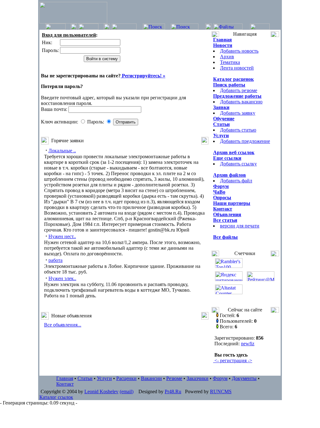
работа (55, 260)
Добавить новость (239, 51)
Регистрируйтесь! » (143, 75)
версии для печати (239, 225)
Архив (227, 56)
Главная (64, 378)
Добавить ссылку (238, 163)
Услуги (104, 378)
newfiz (247, 343)
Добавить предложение (245, 141)
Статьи (85, 378)
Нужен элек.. (62, 278)
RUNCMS (221, 391)
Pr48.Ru (173, 391)
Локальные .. (62, 150)
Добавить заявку (237, 113)
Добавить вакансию (241, 101)
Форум (220, 378)
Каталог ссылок (56, 397)
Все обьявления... (62, 324)
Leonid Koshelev (101, 391)
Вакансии (151, 378)
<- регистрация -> (232, 360)
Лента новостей (237, 67)
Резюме (174, 378)
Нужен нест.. (62, 236)
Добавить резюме (238, 90)
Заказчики (197, 378)
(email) (126, 391)
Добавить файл (236, 180)
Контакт (65, 384)
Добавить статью (238, 130)
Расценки (126, 378)
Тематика (230, 62)
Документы (244, 378)
